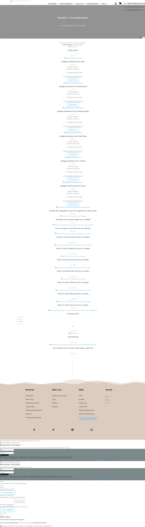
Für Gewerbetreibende (33, 418)
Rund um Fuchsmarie (59, 396)
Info (73, 326)
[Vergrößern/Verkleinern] (0, 513)
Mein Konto (30, 399)
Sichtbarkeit (3, 506)
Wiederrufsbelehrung (86, 410)
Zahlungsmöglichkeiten (34, 410)
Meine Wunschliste (32, 403)
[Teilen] (4, 513)
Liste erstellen (7, 510)
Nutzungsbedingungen (100, 460)
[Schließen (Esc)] (5, 513)
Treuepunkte (30, 407)
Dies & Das (79, 4)
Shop (103, 4)
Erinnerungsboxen (66, 4)
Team (54, 399)
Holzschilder (52, 4)
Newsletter (29, 396)
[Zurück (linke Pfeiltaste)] (0, 515)
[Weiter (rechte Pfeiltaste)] (2, 515)
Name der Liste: (5, 497)
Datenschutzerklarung (86, 414)
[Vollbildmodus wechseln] (2, 513)
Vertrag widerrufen (88, 418)
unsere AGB (83, 407)
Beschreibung (6, 504)
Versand (28, 414)
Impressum (83, 403)
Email (65, 76)
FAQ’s (81, 396)
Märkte (54, 403)
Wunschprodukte (92, 4)
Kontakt (81, 399)
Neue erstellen (8, 492)
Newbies (55, 407)
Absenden (73, 80)
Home (61, 25)
